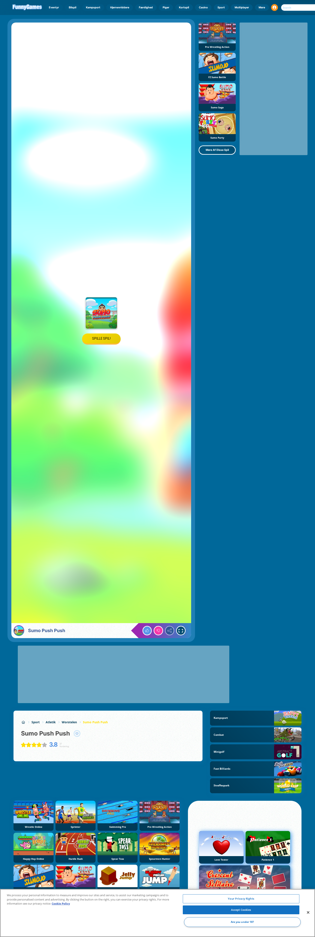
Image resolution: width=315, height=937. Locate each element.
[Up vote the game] (147, 630)
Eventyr (54, 7)
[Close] (308, 912)
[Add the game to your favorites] (77, 733)
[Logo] (27, 7)
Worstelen (69, 722)
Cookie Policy (61, 903)
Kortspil (184, 7)
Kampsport (93, 7)
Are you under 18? (242, 922)
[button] (274, 7)
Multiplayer (242, 7)
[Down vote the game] (158, 630)
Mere (262, 7)
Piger (166, 7)
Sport (221, 7)
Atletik (51, 722)
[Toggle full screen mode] (181, 630)
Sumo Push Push (95, 722)
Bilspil (72, 7)
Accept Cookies (241, 910)
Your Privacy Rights (241, 899)
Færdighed (146, 7)
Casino (203, 7)
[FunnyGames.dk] (23, 722)
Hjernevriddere (119, 7)
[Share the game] (169, 630)
